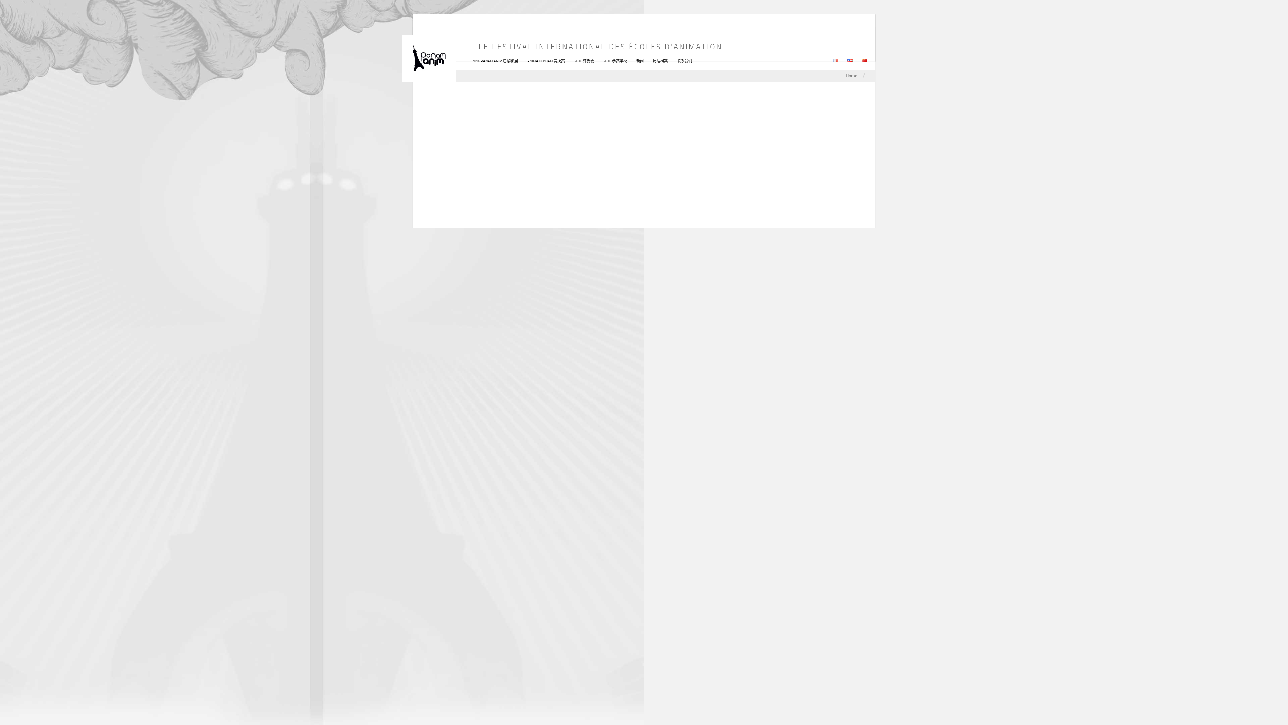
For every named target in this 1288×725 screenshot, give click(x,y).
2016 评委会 (584, 61)
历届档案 (660, 61)
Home (851, 75)
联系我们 (684, 61)
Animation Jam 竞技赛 (546, 61)
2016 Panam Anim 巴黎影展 (495, 61)
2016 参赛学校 (615, 61)
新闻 (640, 61)
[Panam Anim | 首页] (429, 58)
